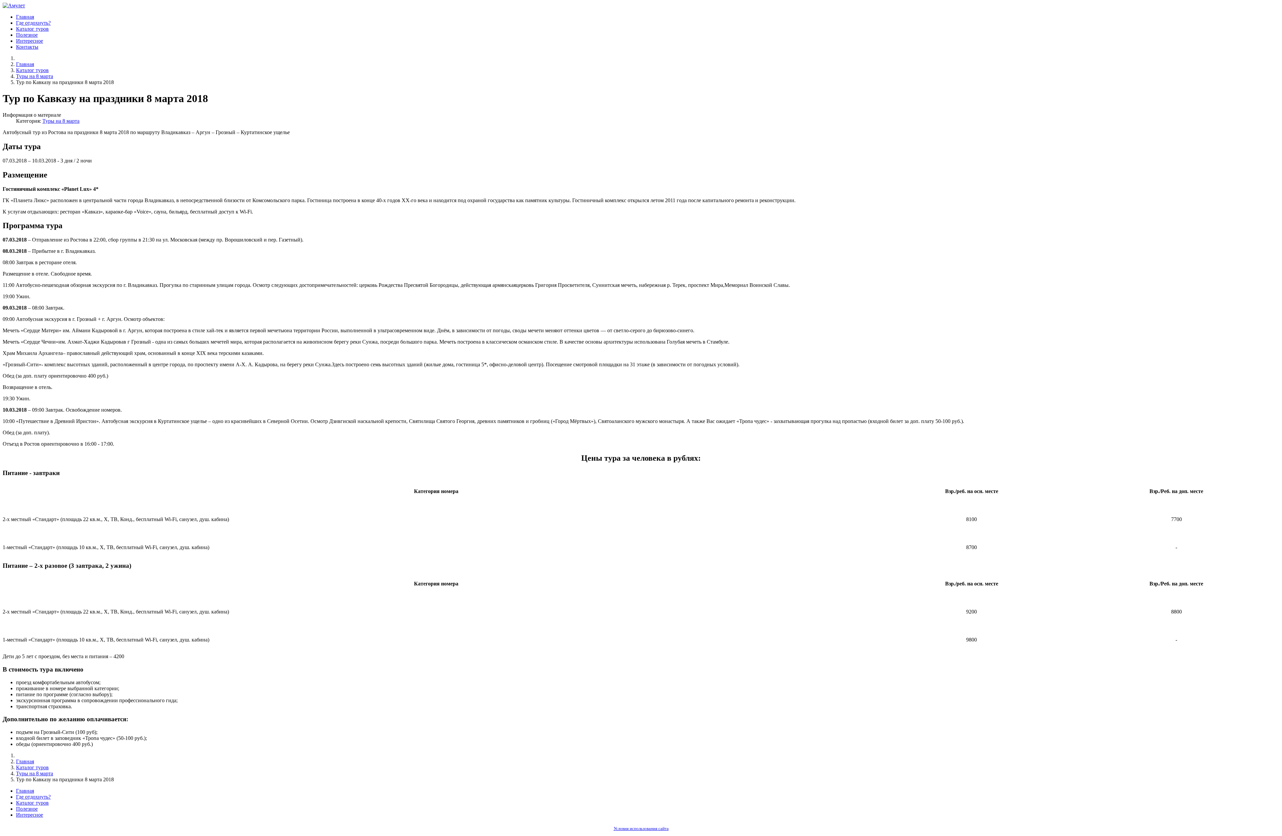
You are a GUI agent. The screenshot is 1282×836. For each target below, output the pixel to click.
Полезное (27, 35)
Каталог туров (32, 29)
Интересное (29, 41)
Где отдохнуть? (33, 23)
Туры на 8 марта (60, 121)
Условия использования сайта (641, 828)
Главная (25, 17)
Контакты (27, 47)
